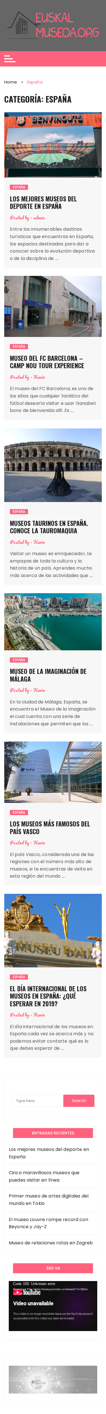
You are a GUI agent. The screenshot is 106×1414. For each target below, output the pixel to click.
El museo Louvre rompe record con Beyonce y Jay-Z (48, 1223)
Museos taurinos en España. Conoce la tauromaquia (49, 526)
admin (39, 217)
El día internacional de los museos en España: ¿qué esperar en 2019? (48, 996)
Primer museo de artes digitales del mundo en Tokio (48, 1200)
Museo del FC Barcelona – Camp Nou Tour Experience (47, 361)
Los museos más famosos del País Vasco (50, 827)
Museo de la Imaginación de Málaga (48, 675)
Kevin (39, 377)
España (19, 187)
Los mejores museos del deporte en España (43, 202)
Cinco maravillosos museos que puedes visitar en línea (44, 1176)
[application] (53, 1306)
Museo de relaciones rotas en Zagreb (51, 1243)
